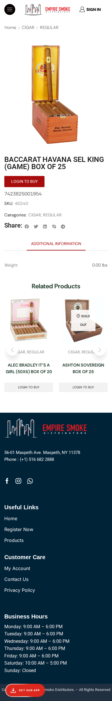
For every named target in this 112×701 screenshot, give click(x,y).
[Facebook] (7, 481)
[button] (9, 9)
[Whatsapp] (30, 481)
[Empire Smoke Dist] (47, 427)
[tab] (56, 243)
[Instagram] (18, 481)
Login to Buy (28, 387)
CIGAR (28, 27)
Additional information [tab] (56, 243)
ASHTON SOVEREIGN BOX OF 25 (83, 368)
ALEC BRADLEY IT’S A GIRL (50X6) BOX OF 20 (29, 368)
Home (10, 27)
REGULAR (49, 27)
